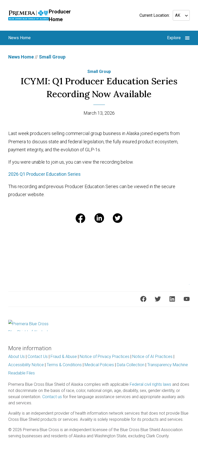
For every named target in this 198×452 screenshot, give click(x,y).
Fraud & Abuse (64, 356)
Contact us (52, 396)
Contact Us (38, 356)
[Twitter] (158, 299)
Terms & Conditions (64, 364)
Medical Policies (99, 364)
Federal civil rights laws (150, 384)
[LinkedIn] (172, 299)
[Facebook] (143, 299)
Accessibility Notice (26, 364)
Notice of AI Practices (152, 356)
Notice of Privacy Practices (104, 356)
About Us (16, 356)
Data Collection (130, 364)
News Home (21, 57)
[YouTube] (187, 299)
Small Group (52, 57)
